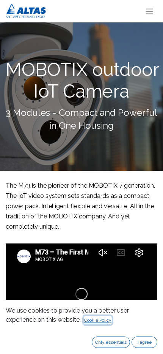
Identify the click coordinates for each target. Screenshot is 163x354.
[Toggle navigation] (149, 11)
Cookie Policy (97, 320)
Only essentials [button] (111, 342)
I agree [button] (145, 342)
